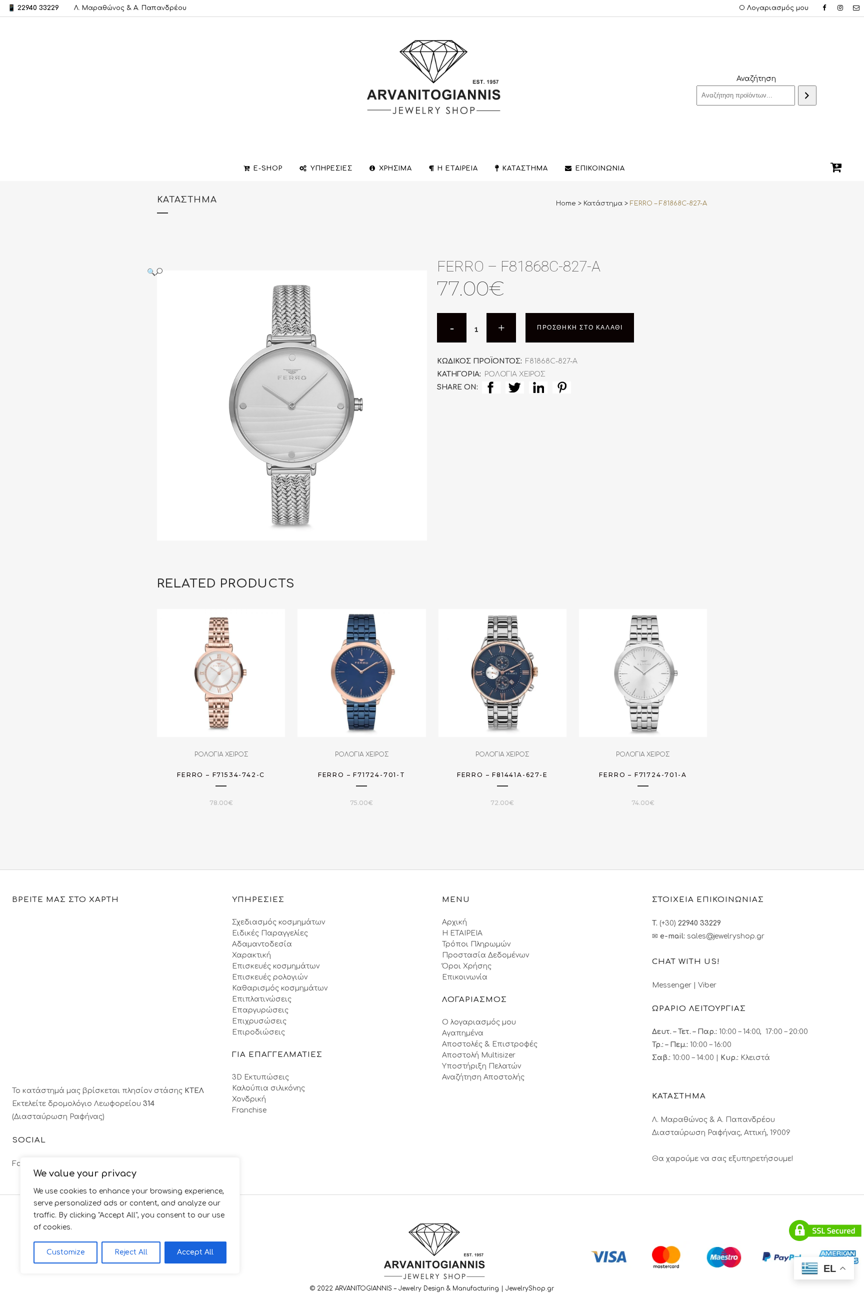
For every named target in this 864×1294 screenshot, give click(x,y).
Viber (707, 985)
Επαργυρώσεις (260, 1010)
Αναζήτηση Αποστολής (483, 1077)
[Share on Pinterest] (561, 387)
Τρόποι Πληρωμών (476, 944)
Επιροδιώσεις (258, 1032)
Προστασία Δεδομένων (485, 955)
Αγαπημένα (463, 1033)
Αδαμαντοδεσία (262, 944)
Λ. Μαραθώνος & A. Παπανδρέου (130, 8)
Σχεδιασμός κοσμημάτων (278, 922)
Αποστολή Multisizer (479, 1055)
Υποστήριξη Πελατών (481, 1066)
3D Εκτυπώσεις (260, 1077)
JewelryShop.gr (531, 1288)
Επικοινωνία (465, 977)
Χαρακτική (251, 955)
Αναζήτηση (756, 78)
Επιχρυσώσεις (259, 1021)
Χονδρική (249, 1099)
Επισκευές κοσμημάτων (276, 966)
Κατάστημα (603, 203)
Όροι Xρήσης (467, 966)
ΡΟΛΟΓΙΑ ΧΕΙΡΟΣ (515, 374)
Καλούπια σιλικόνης (268, 1088)
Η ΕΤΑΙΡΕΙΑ (462, 933)
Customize (65, 1252)
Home (566, 203)
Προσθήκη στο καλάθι (579, 327)
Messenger (672, 985)
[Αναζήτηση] (807, 96)
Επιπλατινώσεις (262, 999)
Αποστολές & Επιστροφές (490, 1044)
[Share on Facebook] (491, 387)
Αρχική (454, 922)
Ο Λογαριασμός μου (773, 8)
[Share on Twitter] (515, 387)
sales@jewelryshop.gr (725, 936)
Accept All (195, 1252)
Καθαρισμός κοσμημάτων (280, 988)
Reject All (131, 1252)
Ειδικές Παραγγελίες (270, 933)
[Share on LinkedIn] (538, 387)
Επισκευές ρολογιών (270, 977)
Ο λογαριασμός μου (479, 1022)
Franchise (249, 1110)
